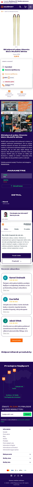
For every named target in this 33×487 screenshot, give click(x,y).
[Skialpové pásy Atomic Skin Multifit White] (16, 29)
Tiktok (15, 475)
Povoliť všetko (16, 255)
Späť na (11, 11)
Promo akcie (6, 434)
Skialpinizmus (5, 164)
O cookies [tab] (27, 229)
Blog (4, 436)
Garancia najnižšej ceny (11, 74)
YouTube (21, 475)
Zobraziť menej (17, 186)
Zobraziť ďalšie (16, 340)
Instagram (18, 475)
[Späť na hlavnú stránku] (7, 7)
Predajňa (5, 441)
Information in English (9, 445)
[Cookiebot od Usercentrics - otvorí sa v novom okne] (23, 224)
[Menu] (30, 6)
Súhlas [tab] (6, 229)
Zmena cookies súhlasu (16, 480)
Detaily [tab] (16, 229)
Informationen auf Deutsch (10, 447)
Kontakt (5, 432)
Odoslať (27, 414)
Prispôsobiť (15, 261)
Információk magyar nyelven (11, 450)
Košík (25, 6)
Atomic (5, 182)
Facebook (11, 475)
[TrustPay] (25, 470)
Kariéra (5, 439)
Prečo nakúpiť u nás (8, 443)
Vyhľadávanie (20, 6)
